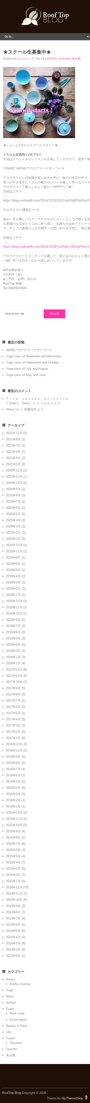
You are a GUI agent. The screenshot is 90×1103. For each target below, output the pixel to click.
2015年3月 (13, 868)
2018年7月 (13, 626)
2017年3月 (13, 725)
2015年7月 (13, 843)
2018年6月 (13, 632)
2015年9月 (13, 831)
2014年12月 (14, 887)
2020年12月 (14, 470)
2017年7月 (13, 700)
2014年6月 (13, 924)
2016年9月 (13, 756)
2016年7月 (13, 769)
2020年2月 (13, 532)
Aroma (66, 58)
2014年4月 (13, 937)
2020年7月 (13, 501)
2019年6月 (13, 563)
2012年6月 (13, 955)
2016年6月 (13, 775)
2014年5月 (13, 931)
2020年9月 (13, 489)
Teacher (11, 1049)
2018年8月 (13, 619)
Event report (18, 1019)
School (11, 1002)
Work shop (17, 1013)
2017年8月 (13, 694)
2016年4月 (13, 787)
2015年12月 (14, 812)
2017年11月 (14, 675)
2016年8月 (13, 763)
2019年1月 (13, 595)
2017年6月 (13, 707)
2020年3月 (13, 526)
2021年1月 (13, 464)
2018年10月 (14, 613)
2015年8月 (13, 837)
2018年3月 (13, 651)
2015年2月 (13, 875)
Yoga (9, 990)
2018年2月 (13, 657)
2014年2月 (13, 949)
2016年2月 (13, 800)
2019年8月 (13, 557)
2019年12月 (14, 545)
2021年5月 (13, 452)
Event (10, 1009)
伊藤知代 (30, 409)
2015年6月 (13, 850)
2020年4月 (13, 520)
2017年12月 (14, 669)
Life (8, 1032)
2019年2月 (13, 588)
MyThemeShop (72, 1098)
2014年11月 (14, 893)
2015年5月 (13, 856)
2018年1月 (13, 663)
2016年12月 (14, 744)
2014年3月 (13, 943)
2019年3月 (13, 582)
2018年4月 (13, 644)
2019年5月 (13, 570)
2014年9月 (13, 906)
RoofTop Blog (11, 1093)
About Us (12, 409)
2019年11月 (14, 551)
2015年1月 (13, 881)
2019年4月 (13, 576)
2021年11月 (14, 433)
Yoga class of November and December (33, 356)
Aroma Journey (20, 984)
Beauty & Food (16, 1026)
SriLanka (16, 1043)
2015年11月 (14, 819)
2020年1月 (13, 539)
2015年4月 (13, 862)
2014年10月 (14, 899)
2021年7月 (13, 445)
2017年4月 (13, 719)
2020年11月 (14, 476)
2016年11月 (14, 750)
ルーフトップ (25, 58)
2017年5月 (13, 713)
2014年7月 (13, 918)
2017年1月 (13, 738)
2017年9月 (13, 688)
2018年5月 (13, 638)
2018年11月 (14, 607)
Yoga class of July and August (27, 368)
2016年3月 (13, 794)
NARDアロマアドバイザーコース (29, 350)
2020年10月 (14, 483)
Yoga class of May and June (26, 375)
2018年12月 (14, 601)
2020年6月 (13, 508)
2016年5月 (13, 781)
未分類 (76, 58)
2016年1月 (13, 806)
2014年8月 (13, 912)
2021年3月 (13, 458)
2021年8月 (13, 439)
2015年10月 (14, 825)
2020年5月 (13, 514)
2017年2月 (13, 731)
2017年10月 (14, 682)
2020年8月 (13, 495)
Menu (10, 996)
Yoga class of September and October (32, 362)
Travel (10, 1038)
